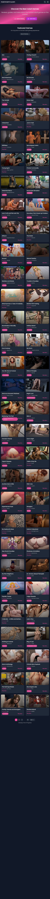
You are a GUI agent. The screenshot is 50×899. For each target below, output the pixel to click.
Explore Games (20, 18)
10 (27, 720)
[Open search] (45, 2)
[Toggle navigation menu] (48, 2)
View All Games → (25, 34)
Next (31, 720)
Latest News (32, 18)
